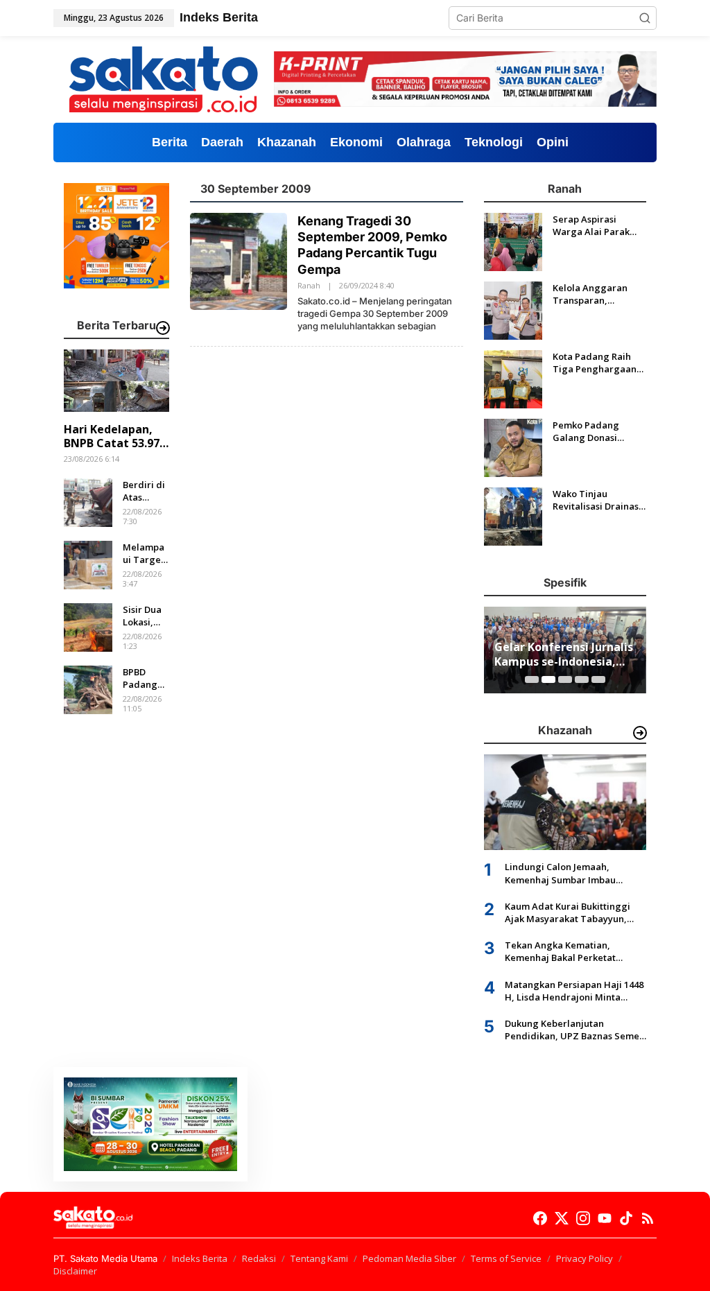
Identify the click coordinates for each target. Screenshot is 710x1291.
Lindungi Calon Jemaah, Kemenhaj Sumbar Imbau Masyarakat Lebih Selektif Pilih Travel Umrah (573, 872)
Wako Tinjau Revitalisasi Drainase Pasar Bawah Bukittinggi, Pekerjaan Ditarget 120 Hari (598, 499)
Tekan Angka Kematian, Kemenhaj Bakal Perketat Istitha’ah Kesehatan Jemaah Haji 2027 (567, 951)
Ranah (308, 285)
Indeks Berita (199, 1258)
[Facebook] (540, 1218)
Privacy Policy (584, 1258)
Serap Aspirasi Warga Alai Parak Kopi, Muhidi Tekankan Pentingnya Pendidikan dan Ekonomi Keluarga (593, 225)
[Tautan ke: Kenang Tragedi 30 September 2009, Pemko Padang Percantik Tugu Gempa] (238, 260)
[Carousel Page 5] (598, 679)
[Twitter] (562, 1218)
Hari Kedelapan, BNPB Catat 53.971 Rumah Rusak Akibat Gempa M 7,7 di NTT (115, 436)
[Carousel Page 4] (582, 679)
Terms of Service (506, 1258)
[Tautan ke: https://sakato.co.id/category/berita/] (163, 328)
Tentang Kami (319, 1258)
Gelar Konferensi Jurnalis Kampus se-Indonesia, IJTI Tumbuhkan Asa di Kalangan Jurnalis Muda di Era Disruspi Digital (563, 654)
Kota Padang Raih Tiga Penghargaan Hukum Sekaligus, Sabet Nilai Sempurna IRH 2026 (595, 362)
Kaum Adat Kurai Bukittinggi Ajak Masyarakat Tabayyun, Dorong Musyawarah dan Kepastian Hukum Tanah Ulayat (574, 912)
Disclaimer (75, 1271)
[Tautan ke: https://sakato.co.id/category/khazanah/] (640, 733)
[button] (645, 18)
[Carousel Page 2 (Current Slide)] (548, 679)
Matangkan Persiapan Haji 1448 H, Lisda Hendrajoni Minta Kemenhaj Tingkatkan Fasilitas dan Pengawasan (574, 990)
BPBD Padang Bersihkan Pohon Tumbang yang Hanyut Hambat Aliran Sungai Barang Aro (144, 678)
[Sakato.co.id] (163, 78)
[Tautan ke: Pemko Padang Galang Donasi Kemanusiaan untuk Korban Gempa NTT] (513, 446)
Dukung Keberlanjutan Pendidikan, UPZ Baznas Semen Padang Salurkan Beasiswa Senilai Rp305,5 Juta (575, 1029)
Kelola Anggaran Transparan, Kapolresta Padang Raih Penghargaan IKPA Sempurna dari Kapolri (597, 293)
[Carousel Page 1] (532, 679)
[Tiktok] (626, 1218)
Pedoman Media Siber (409, 1258)
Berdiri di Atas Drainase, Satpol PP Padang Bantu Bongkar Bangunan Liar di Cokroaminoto (145, 490)
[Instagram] (583, 1218)
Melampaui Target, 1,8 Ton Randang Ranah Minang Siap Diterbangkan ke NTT (145, 553)
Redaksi (259, 1258)
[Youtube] (605, 1218)
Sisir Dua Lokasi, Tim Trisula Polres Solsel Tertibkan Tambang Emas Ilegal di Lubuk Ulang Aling (144, 615)
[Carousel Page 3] (565, 679)
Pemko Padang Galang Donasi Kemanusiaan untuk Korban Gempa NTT (596, 431)
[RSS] (648, 1218)
